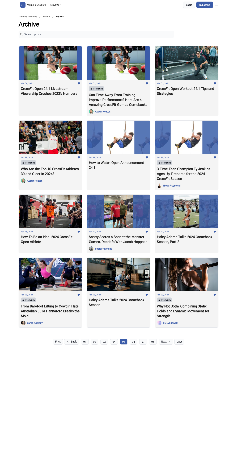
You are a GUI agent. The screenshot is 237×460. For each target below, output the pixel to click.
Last (179, 341)
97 (143, 342)
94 (114, 342)
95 (123, 342)
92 (94, 342)
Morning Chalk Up (28, 16)
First (58, 341)
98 (152, 342)
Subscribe (204, 4)
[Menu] (216, 4)
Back (74, 341)
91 (84, 342)
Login (189, 4)
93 (104, 342)
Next (164, 341)
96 (133, 342)
